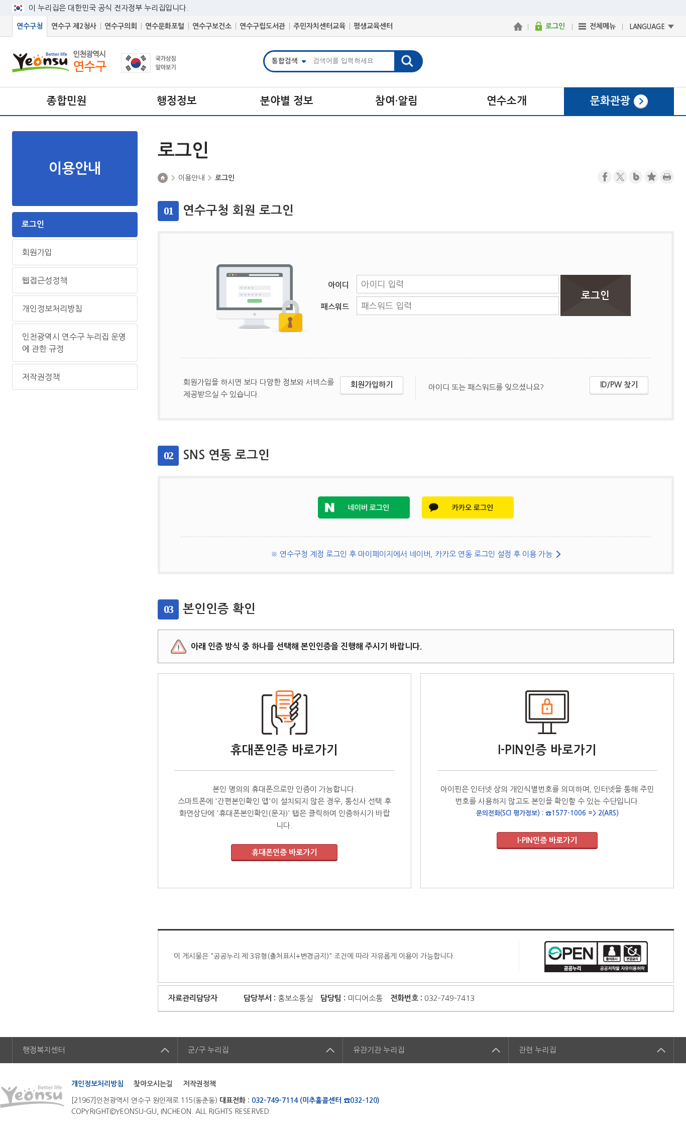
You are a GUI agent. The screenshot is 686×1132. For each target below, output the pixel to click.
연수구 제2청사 (73, 26)
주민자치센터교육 (319, 26)
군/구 (208, 1050)
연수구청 (30, 26)
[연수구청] (518, 26)
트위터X (620, 177)
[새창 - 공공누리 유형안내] (596, 956)
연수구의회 (120, 26)
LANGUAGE (647, 27)
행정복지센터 (44, 1050)
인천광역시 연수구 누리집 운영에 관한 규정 (74, 343)
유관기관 (378, 1050)
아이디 (338, 285)
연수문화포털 (164, 26)
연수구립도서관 (262, 26)
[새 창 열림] (364, 506)
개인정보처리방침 (52, 308)
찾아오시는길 (153, 1083)
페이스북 (605, 177)
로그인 (33, 224)
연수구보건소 (212, 26)
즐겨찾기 (651, 177)
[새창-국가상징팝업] (148, 70)
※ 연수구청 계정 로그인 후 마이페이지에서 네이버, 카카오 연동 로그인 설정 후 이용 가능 (411, 554)
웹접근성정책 (44, 280)
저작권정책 (41, 377)
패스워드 (335, 307)
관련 (537, 1050)
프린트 (667, 177)
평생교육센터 (373, 26)
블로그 (636, 177)
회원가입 (37, 252)
